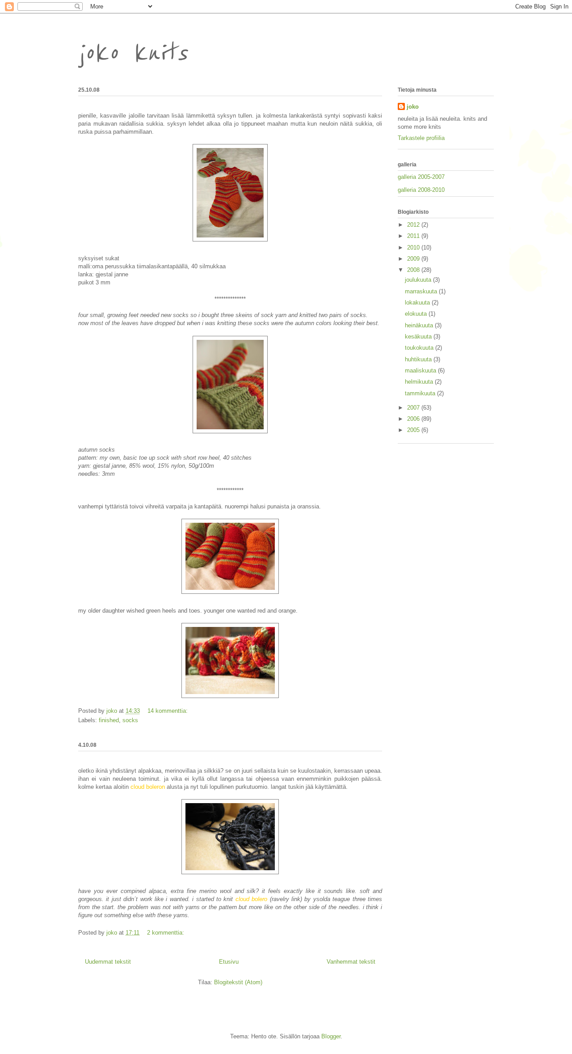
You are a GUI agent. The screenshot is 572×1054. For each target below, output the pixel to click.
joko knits (132, 53)
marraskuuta (422, 291)
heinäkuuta (420, 325)
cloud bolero (251, 899)
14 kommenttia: (168, 710)
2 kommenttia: (166, 932)
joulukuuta (419, 279)
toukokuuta (420, 347)
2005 (414, 430)
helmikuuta (420, 381)
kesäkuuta (419, 336)
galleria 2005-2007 (421, 177)
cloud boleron (147, 786)
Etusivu (229, 961)
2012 (414, 224)
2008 (414, 270)
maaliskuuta (421, 370)
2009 (414, 258)
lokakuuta (418, 302)
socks (130, 720)
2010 (414, 247)
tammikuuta (421, 393)
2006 (414, 418)
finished (109, 720)
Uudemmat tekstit (108, 961)
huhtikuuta (419, 359)
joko (413, 106)
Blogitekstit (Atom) (238, 982)
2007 (414, 407)
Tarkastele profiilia (421, 138)
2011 (414, 236)
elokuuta (417, 313)
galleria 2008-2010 (421, 189)
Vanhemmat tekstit (351, 961)
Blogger (331, 1036)
